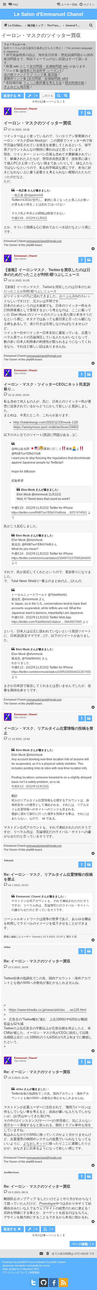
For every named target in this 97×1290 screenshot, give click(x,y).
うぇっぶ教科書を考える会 (42, 83)
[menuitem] (13, 4)
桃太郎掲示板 (74, 83)
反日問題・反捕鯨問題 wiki (49, 66)
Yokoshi (8, 860)
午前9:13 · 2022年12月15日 (30, 786)
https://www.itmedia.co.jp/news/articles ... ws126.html (47, 1010)
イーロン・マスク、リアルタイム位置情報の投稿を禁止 (48, 730)
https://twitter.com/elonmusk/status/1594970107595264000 (51, 558)
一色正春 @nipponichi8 (27, 195)
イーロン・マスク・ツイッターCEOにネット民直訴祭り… (47, 386)
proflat (12, 1269)
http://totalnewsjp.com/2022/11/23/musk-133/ (45, 422)
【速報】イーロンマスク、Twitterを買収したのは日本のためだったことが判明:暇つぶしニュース (47, 272)
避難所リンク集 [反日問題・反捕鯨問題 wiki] (36, 78)
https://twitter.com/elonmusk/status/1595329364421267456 (51, 672)
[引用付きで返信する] (89, 113)
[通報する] (81, 113)
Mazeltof (28, 1269)
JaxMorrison (11, 1172)
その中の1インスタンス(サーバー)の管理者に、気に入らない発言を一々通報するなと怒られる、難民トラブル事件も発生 (48, 1123)
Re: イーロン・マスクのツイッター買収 (37, 961)
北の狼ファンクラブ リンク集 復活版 (30, 74)
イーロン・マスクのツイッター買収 (41, 35)
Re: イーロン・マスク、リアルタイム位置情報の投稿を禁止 (48, 876)
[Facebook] (53, 1282)
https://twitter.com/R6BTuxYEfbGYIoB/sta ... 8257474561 (49, 512)
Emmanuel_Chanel (25, 108)
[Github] (43, 1282)
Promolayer (47, 1203)
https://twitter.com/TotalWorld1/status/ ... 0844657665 (46, 622)
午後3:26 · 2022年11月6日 (29, 218)
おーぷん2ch (68, 296)
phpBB (21, 1262)
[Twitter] (33, 1282)
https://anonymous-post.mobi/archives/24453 (45, 427)
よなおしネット (34, 1143)
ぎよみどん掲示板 (17, 87)
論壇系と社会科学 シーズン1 (40, 70)
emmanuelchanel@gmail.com (44, 240)
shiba (7, 947)
